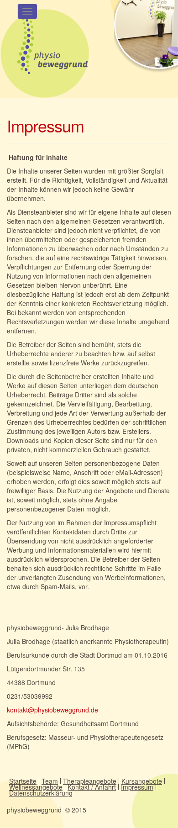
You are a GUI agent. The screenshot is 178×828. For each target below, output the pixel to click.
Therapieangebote (89, 781)
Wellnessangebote (36, 787)
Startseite (23, 781)
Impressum (137, 787)
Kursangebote (141, 781)
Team (50, 781)
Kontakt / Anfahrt (92, 787)
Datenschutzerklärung (41, 793)
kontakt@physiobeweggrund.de (52, 709)
